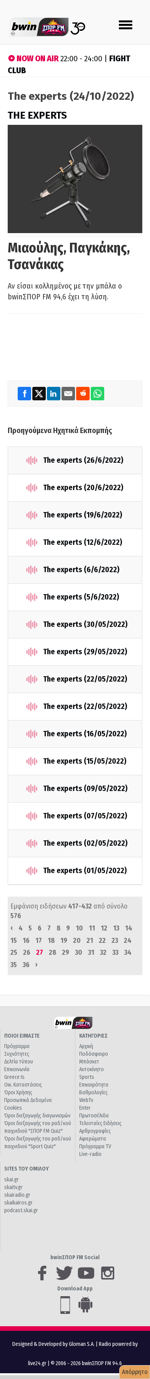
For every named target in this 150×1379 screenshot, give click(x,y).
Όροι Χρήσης (18, 1092)
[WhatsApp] (97, 393)
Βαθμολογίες (93, 1092)
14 (128, 928)
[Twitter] (39, 393)
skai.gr (11, 1179)
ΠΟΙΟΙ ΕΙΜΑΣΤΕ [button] (22, 1036)
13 (116, 928)
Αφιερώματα (92, 1138)
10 (79, 928)
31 (91, 952)
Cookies (13, 1108)
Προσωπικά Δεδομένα (28, 1100)
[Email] (69, 393)
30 (78, 952)
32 (103, 952)
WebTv (86, 1100)
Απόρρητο (135, 1372)
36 (26, 965)
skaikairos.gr (18, 1202)
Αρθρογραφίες (95, 1131)
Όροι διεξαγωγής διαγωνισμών (37, 1115)
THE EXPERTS (37, 115)
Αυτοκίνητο (91, 1069)
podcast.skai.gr (21, 1210)
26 (26, 952)
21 (90, 940)
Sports (86, 1077)
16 (26, 940)
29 (65, 952)
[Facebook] (25, 393)
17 (38, 940)
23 (115, 940)
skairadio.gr (17, 1195)
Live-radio (90, 1154)
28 (52, 952)
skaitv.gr (13, 1187)
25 (13, 952)
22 (102, 940)
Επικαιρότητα (93, 1085)
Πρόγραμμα (17, 1046)
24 (128, 940)
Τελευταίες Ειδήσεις (100, 1123)
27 (39, 952)
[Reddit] (83, 393)
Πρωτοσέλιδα (94, 1115)
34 (128, 952)
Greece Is (14, 1077)
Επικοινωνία (17, 1069)
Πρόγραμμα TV (95, 1146)
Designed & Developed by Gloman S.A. (53, 1344)
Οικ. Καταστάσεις (23, 1085)
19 (63, 940)
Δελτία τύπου (18, 1061)
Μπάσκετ (89, 1061)
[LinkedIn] (54, 393)
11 (92, 928)
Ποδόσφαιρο (93, 1054)
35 (13, 965)
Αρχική (86, 1046)
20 (77, 940)
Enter (85, 1108)
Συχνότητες (16, 1054)
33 (115, 952)
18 (51, 940)
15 (13, 940)
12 (104, 928)
